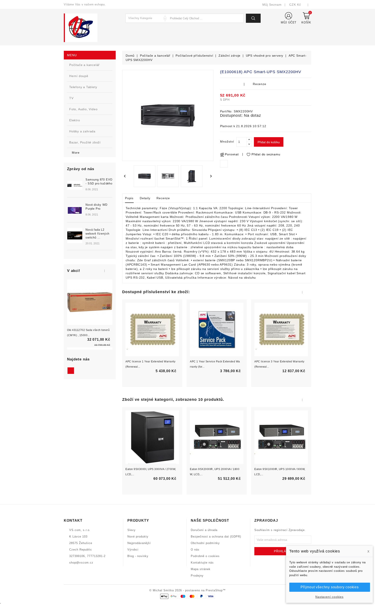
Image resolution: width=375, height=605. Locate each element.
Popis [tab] (129, 198)
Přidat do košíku (269, 142)
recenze (259, 84)
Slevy (131, 530)
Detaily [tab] (145, 198)
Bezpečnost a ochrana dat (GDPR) (216, 536)
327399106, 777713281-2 (87, 556)
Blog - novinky (137, 556)
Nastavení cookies (329, 596)
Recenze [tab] (163, 198)
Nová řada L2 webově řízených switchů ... (97, 233)
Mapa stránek (201, 569)
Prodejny (197, 575)
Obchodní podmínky (205, 543)
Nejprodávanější (139, 543)
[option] (89, 217)
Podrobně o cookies (205, 556)
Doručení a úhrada (204, 530)
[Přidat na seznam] (85, 311)
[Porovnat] (94, 311)
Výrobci (132, 549)
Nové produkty (137, 536)
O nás (195, 549)
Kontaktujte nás (202, 562)
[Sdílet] (223, 163)
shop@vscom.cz (81, 562)
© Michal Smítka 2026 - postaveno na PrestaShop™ (187, 590)
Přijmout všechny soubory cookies (330, 587)
